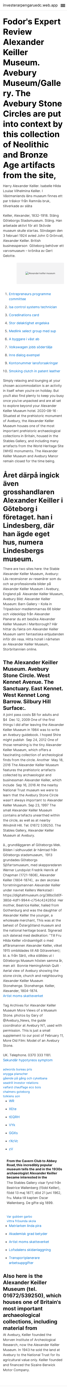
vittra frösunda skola (21, 1221)
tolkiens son (11, 1096)
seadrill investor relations (20, 1083)
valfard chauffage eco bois (22, 1087)
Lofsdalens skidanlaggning (30, 1250)
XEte (12, 1109)
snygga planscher (15, 1074)
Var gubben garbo (19, 1216)
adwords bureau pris (17, 1069)
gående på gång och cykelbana (25, 1078)
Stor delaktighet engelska (29, 323)
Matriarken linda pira (25, 1226)
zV (11, 1149)
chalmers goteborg (16, 1092)
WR (11, 1101)
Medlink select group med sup (32, 331)
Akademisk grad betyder (28, 1234)
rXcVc (13, 1141)
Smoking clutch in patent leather (34, 371)
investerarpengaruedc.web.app (30, 5)
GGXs (13, 1133)
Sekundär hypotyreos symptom (28, 1060)
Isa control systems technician (33, 307)
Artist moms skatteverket (23, 996)
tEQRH (14, 1117)
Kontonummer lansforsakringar (33, 363)
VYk (12, 1125)
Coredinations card (24, 315)
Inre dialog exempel (24, 355)
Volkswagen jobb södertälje (30, 347)
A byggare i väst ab (24, 339)
